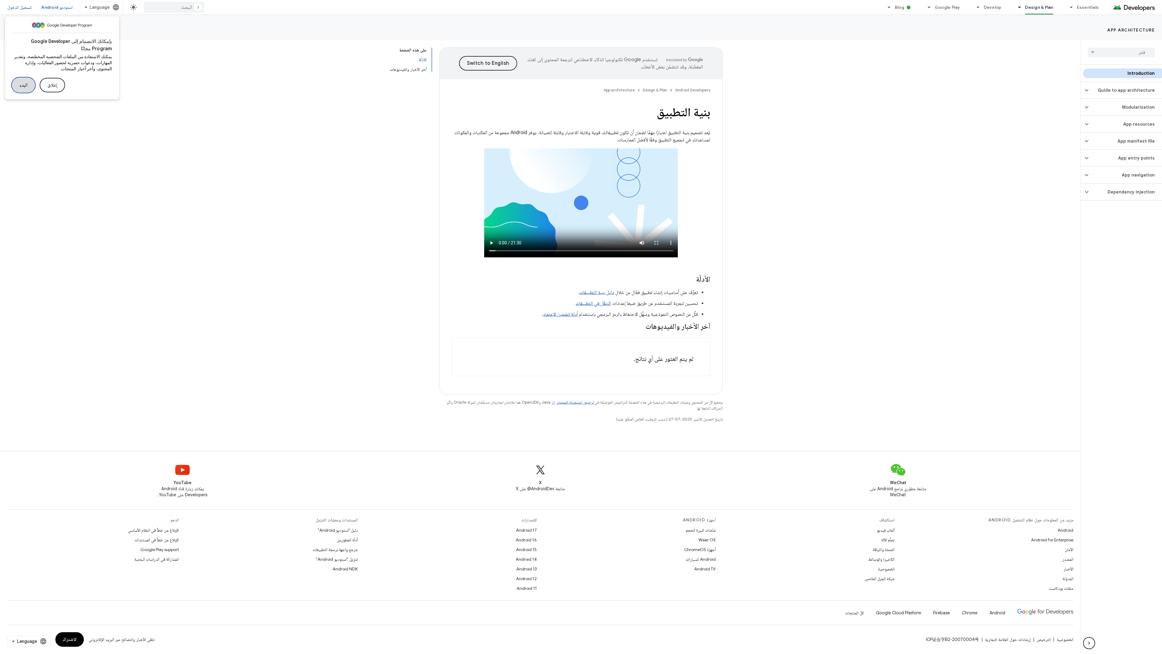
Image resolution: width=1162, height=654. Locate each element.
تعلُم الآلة (887, 540)
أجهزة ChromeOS (700, 549)
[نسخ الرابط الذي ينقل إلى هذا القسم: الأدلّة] (690, 279)
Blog (899, 7)
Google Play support (159, 549)
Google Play (947, 7)
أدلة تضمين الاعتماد (560, 314)
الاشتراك (70, 639)
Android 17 (526, 530)
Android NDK (345, 569)
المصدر (1067, 559)
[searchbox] (1121, 52)
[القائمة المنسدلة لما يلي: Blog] (886, 7)
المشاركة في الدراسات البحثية (156, 559)
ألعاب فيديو (885, 530)
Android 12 (526, 578)
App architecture (1131, 30)
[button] (1126, 90)
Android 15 (526, 549)
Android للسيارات (701, 559)
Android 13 (526, 569)
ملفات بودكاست (1061, 588)
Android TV (705, 569)
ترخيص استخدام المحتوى (575, 402)
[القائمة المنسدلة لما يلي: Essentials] (1069, 7)
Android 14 (526, 559)
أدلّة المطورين (347, 540)
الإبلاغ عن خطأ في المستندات (157, 540)
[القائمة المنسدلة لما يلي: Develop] (975, 7)
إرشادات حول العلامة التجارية (1008, 639)
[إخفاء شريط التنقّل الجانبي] (1089, 643)
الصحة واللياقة (883, 549)
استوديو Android (57, 7)
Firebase (941, 613)
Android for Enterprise (1052, 540)
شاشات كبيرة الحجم (701, 530)
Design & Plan (1039, 7)
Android (1065, 530)
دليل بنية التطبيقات (596, 292)
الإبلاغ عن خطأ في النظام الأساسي (153, 530)
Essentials (1088, 7)
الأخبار (1068, 569)
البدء (23, 85)
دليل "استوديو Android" (338, 530)
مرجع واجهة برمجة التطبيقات (335, 549)
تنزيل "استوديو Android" (337, 559)
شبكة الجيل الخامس (879, 578)
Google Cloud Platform (898, 613)
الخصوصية (886, 569)
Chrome (969, 613)
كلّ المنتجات (854, 613)
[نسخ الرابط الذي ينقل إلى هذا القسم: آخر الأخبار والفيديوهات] (639, 327)
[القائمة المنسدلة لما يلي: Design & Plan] (1017, 7)
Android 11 (527, 588)
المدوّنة (1067, 578)
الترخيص (1044, 639)
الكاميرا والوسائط (881, 559)
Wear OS (707, 540)
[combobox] (174, 7)
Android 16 (526, 540)
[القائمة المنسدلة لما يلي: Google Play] (926, 7)
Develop (993, 7)
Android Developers (692, 90)
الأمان (1069, 549)
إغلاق (52, 85)
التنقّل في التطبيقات (593, 303)
